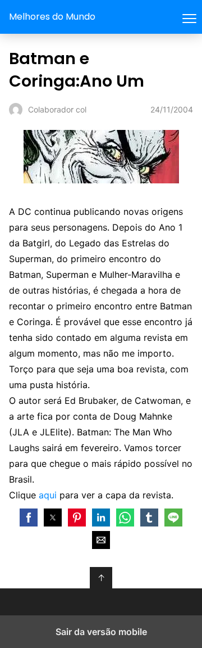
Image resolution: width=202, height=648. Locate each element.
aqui (48, 495)
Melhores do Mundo (52, 16)
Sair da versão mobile (101, 631)
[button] (29, 517)
